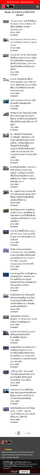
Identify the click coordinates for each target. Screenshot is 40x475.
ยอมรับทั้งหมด (24, 472)
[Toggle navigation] (37, 7)
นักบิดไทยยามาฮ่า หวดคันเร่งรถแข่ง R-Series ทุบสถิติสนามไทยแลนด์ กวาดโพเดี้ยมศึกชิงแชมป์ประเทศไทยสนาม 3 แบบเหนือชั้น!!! (23, 215)
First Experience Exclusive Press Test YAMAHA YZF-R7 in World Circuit (23, 42)
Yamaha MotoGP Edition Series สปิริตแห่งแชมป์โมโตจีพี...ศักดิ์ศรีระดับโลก (22, 334)
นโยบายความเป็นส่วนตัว (23, 466)
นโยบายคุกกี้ (6, 468)
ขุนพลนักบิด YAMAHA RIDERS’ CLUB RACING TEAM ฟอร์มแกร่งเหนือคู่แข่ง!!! (23, 319)
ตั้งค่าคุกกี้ (14, 472)
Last (28, 433)
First (11, 433)
